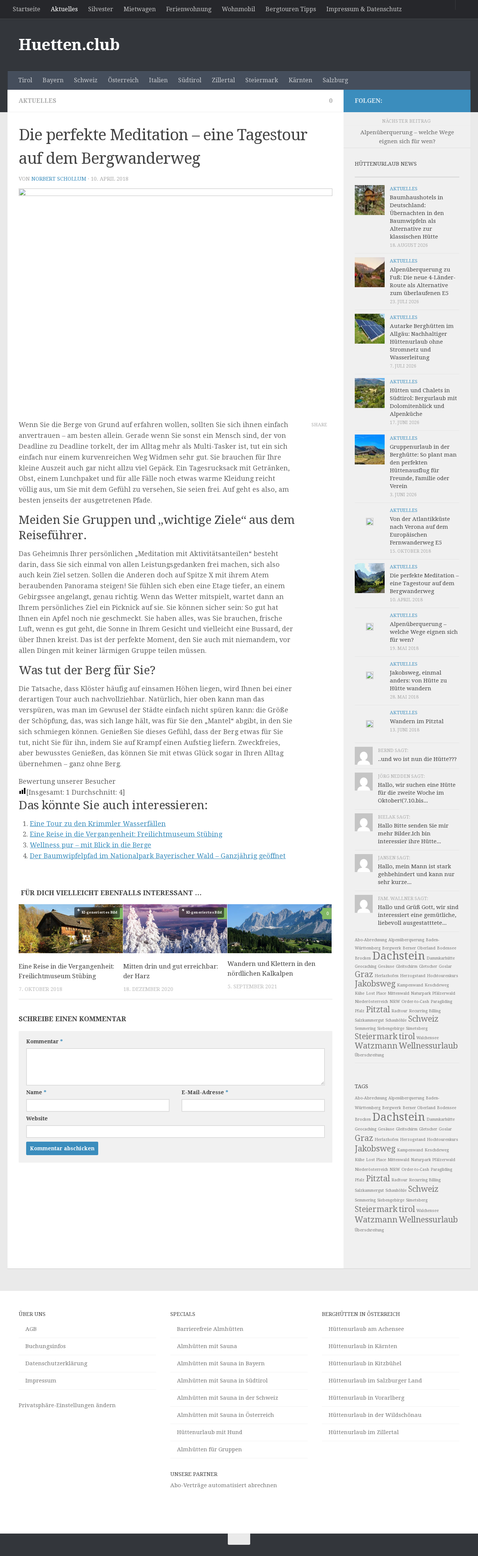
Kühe (359, 993)
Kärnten (300, 80)
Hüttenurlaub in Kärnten (363, 1346)
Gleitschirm (407, 966)
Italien (158, 80)
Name (36, 1092)
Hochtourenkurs (442, 975)
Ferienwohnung (188, 9)
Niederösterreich (371, 1001)
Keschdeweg (437, 985)
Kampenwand (410, 985)
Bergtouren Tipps (291, 9)
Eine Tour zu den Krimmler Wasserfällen (98, 824)
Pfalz (359, 1011)
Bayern (53, 80)
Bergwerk (391, 948)
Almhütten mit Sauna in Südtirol (222, 1380)
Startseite (26, 9)
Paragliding (441, 1001)
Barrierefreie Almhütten (210, 1329)
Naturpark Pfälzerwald (433, 993)
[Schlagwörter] (446, 174)
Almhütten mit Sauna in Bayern (221, 1363)
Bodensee (446, 948)
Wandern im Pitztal (417, 721)
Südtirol (189, 80)
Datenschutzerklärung (56, 1363)
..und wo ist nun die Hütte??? (417, 759)
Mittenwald (398, 993)
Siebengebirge (390, 1028)
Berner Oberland (419, 948)
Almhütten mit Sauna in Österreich (225, 1415)
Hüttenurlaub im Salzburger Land (375, 1380)
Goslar (445, 966)
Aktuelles (64, 9)
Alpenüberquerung (406, 939)
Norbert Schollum (58, 179)
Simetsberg (417, 1028)
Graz (364, 974)
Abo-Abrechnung (371, 939)
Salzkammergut (369, 1020)
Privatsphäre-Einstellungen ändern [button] (67, 1405)
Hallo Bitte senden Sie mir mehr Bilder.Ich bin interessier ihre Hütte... (413, 833)
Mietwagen (140, 9)
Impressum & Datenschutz (364, 9)
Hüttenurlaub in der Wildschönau (375, 1415)
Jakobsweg (375, 983)
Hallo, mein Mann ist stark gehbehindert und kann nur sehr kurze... (416, 874)
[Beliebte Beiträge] (394, 174)
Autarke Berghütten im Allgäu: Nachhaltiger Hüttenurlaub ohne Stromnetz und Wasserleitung (422, 342)
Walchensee (427, 1037)
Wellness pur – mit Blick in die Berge (90, 845)
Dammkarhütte (440, 958)
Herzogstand (412, 975)
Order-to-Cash (415, 1001)
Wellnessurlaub (428, 1045)
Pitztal (378, 1009)
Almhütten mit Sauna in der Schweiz (227, 1397)
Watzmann (376, 1045)
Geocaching (365, 966)
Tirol (25, 80)
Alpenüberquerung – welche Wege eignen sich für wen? (424, 632)
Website (37, 1118)
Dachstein (398, 955)
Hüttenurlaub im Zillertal (364, 1432)
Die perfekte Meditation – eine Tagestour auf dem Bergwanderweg (424, 583)
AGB (31, 1329)
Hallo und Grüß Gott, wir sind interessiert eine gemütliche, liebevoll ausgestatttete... (418, 915)
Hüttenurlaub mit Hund (209, 1432)
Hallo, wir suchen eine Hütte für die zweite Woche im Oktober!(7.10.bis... (417, 793)
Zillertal (223, 80)
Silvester (100, 9)
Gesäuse (386, 966)
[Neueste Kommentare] (420, 174)
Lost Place (376, 993)
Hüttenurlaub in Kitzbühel (365, 1363)
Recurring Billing (425, 1011)
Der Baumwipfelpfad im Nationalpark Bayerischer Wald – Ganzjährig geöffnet (158, 856)
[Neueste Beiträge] (368, 174)
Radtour (399, 1011)
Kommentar (44, 1041)
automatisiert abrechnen (242, 1485)
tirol (407, 1036)
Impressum (40, 1380)
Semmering (365, 1028)
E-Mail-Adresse (204, 1092)
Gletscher (428, 966)
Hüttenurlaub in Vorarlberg (366, 1397)
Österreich (123, 80)
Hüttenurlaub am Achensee (366, 1329)
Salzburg (335, 80)
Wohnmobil (238, 9)
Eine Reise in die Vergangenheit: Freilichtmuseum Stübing (126, 834)
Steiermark (261, 80)
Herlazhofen (386, 975)
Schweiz (85, 80)
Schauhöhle (396, 1020)
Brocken (363, 958)
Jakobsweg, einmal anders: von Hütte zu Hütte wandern (418, 680)
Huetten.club (69, 45)
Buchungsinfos (45, 1346)
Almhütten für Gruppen (209, 1449)
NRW (394, 1001)
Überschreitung (369, 1055)
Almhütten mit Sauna (207, 1346)
